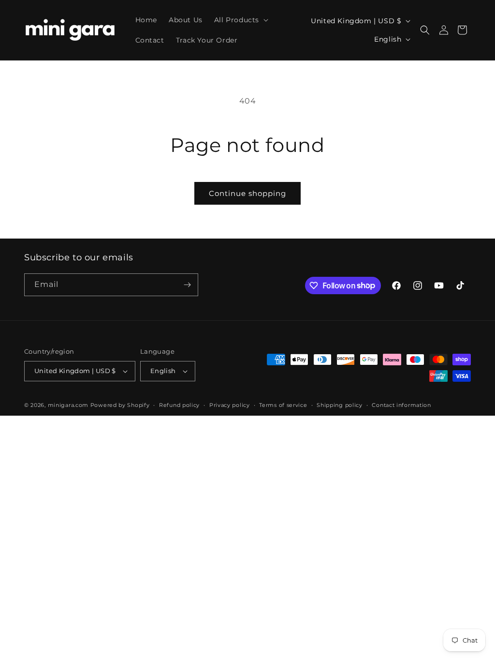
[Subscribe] (187, 284)
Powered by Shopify (120, 405)
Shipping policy (340, 405)
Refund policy (179, 405)
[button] (240, 20)
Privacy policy (229, 405)
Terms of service (283, 405)
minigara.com (68, 405)
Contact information (401, 405)
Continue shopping (247, 193)
